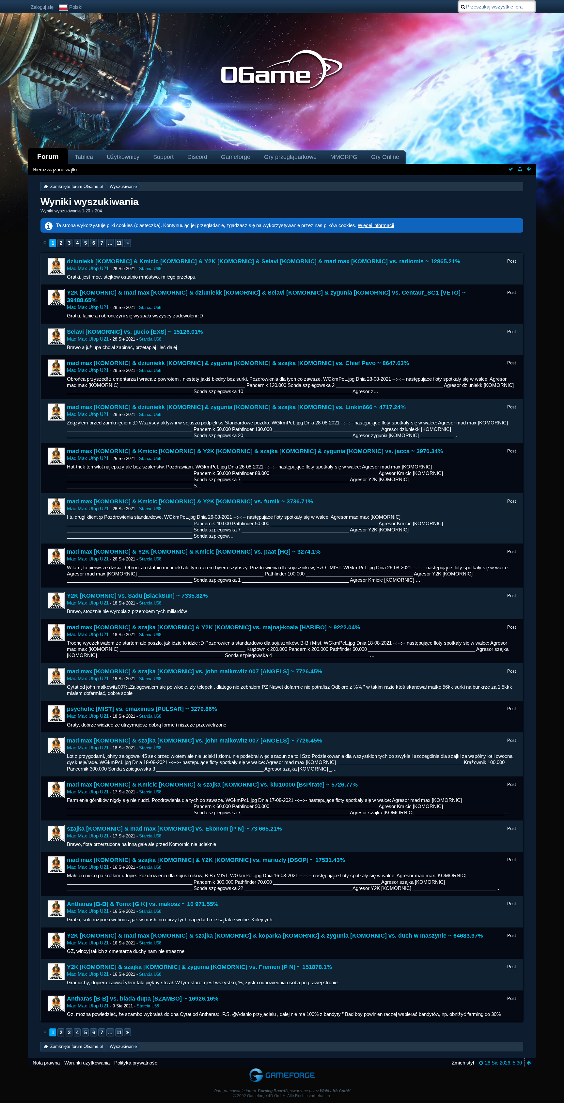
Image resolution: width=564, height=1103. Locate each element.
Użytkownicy (123, 157)
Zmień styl (463, 1062)
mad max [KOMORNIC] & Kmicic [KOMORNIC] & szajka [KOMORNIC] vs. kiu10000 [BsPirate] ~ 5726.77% (212, 784)
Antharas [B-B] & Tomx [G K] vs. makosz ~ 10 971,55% (142, 904)
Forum (48, 156)
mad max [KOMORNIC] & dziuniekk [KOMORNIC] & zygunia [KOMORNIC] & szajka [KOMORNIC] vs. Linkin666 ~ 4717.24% (236, 407)
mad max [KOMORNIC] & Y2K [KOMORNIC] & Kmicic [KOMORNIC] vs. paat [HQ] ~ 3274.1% (194, 551)
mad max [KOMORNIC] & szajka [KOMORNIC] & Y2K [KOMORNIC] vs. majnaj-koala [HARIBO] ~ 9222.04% (213, 627)
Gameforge (235, 157)
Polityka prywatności (136, 1062)
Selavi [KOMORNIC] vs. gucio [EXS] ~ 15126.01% (135, 332)
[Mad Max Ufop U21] (56, 266)
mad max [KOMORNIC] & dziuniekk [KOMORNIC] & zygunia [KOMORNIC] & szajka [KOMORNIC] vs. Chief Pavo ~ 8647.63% (238, 363)
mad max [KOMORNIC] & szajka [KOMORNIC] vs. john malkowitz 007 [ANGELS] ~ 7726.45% (194, 671)
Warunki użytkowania (87, 1062)
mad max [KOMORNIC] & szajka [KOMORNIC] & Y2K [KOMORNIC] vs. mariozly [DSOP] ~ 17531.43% (206, 860)
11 (119, 243)
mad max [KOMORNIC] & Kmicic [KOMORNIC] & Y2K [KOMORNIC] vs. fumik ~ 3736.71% (190, 501)
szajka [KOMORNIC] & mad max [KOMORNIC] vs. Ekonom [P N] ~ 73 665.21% (174, 828)
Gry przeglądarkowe (290, 157)
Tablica (84, 157)
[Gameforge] (282, 1070)
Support (163, 157)
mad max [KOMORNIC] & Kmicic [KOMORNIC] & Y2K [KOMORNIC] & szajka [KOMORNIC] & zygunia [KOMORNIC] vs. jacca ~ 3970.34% (255, 451)
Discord (197, 157)
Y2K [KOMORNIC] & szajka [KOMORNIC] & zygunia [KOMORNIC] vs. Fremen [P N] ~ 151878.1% (199, 967)
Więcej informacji (376, 225)
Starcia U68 (150, 268)
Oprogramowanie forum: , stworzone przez (282, 1091)
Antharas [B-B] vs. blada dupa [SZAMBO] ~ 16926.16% (142, 998)
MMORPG (343, 157)
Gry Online (385, 157)
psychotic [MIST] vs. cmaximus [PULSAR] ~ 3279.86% (142, 709)
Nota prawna (46, 1062)
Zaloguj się (42, 7)
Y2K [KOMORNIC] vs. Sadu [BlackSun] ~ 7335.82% (137, 595)
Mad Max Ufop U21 (88, 268)
